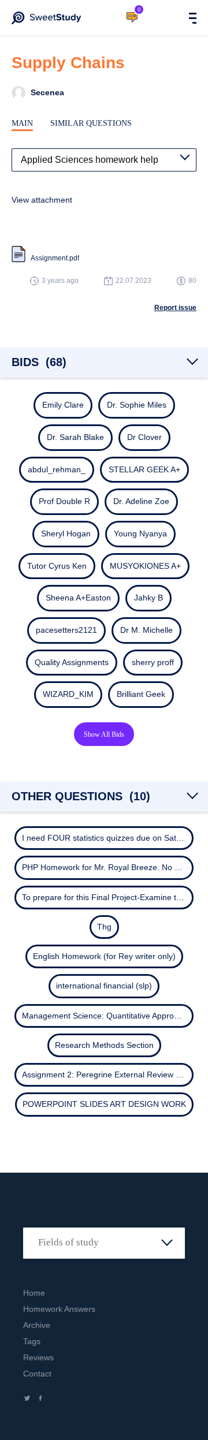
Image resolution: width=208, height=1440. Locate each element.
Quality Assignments (72, 662)
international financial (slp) (104, 985)
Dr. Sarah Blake (75, 437)
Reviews (38, 1357)
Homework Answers (59, 1309)
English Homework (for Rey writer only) (104, 956)
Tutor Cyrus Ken (57, 565)
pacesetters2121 (66, 630)
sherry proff (153, 662)
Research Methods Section (104, 1045)
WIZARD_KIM (68, 694)
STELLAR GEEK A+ (144, 469)
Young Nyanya (140, 533)
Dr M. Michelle (146, 630)
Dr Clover (144, 437)
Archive (36, 1325)
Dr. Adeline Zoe (141, 501)
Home (34, 1292)
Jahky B (148, 597)
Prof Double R (64, 501)
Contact (37, 1373)
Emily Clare (63, 404)
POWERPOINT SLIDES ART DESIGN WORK (104, 1104)
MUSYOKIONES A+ (145, 565)
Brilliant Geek (141, 694)
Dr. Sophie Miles (136, 404)
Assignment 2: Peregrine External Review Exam (109, 1074)
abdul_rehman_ (57, 469)
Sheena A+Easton (78, 597)
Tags (31, 1341)
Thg (104, 926)
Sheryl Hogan (66, 533)
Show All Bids (104, 734)
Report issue (175, 308)
